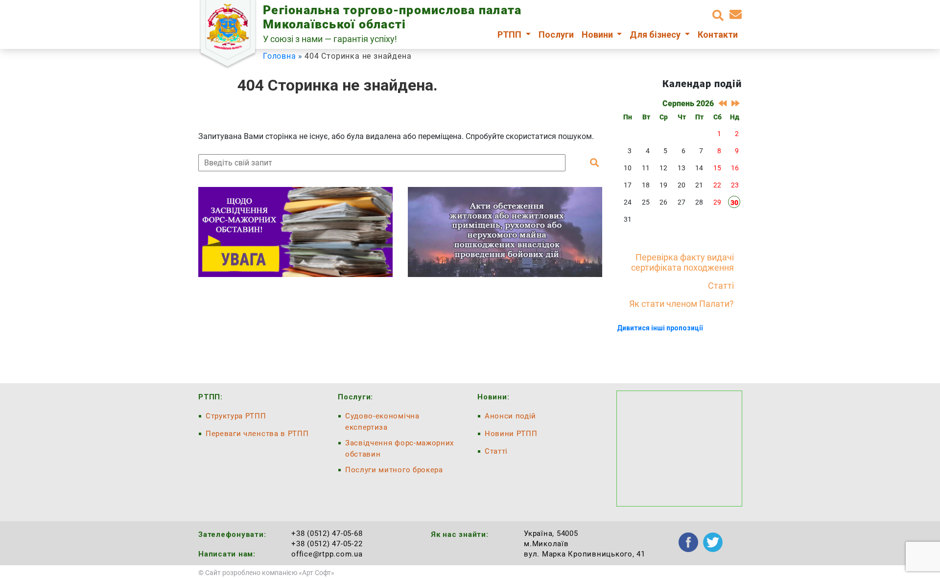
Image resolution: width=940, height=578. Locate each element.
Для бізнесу (656, 34)
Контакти (718, 34)
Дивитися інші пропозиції (660, 328)
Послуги (556, 34)
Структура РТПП (236, 416)
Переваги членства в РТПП (257, 433)
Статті (721, 285)
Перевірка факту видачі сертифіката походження (682, 262)
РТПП (510, 34)
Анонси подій (510, 416)
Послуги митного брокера (394, 469)
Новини (598, 34)
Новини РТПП (511, 433)
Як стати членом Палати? (681, 304)
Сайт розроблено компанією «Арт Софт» (269, 573)
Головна (279, 56)
